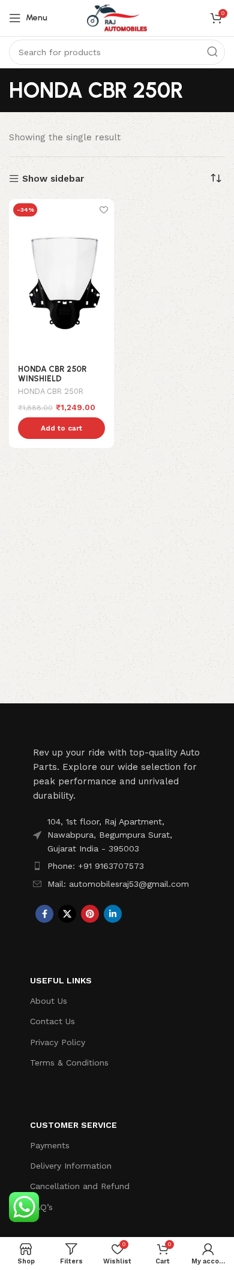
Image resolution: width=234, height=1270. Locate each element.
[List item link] (117, 865)
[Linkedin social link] (113, 914)
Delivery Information (71, 1165)
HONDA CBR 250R (50, 391)
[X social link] (67, 914)
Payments (50, 1145)
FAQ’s (41, 1207)
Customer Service (73, 1125)
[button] (61, 428)
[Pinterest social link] (90, 914)
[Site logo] (117, 17)
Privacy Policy (57, 1042)
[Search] (212, 52)
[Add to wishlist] (103, 209)
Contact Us (52, 1021)
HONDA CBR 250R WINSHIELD (52, 373)
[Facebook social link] (44, 914)
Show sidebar (53, 179)
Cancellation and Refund (80, 1186)
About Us (48, 1001)
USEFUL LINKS (61, 980)
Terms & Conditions (69, 1062)
